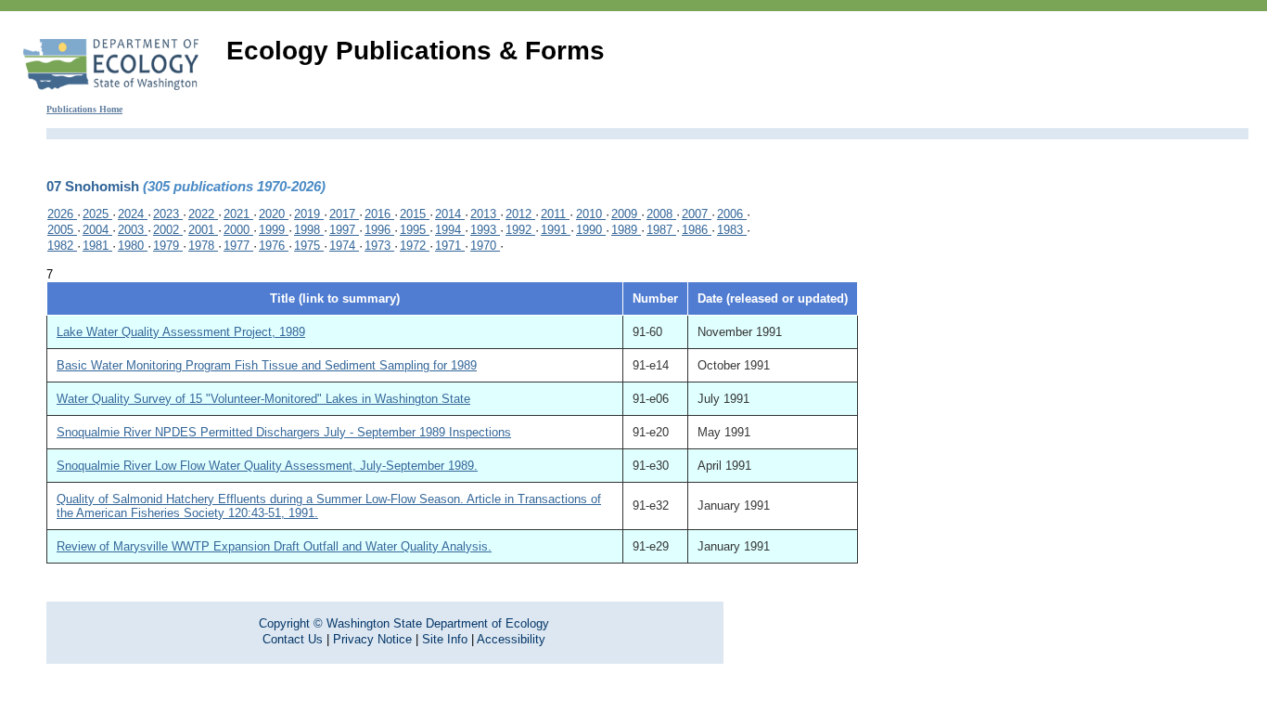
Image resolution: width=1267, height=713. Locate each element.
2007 (696, 214)
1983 (732, 230)
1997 (344, 230)
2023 (168, 214)
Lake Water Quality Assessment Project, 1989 (181, 332)
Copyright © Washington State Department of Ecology (404, 623)
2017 (344, 214)
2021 (238, 214)
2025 (97, 214)
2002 (168, 230)
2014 (450, 214)
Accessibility (511, 639)
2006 (732, 214)
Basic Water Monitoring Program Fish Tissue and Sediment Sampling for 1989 (267, 365)
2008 (661, 214)
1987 (661, 230)
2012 (520, 214)
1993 (485, 230)
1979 (168, 246)
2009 (626, 214)
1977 (238, 246)
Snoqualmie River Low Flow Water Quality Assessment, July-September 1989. (267, 466)
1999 (273, 230)
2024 (132, 214)
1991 (555, 230)
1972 (414, 246)
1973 (379, 246)
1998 (309, 230)
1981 (97, 246)
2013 (485, 214)
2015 (414, 214)
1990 (591, 230)
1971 (450, 246)
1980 (132, 246)
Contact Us (292, 639)
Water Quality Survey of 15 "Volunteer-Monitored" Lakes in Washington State (263, 399)
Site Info (444, 639)
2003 (132, 230)
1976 (273, 246)
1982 (62, 246)
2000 (238, 230)
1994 (450, 230)
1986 (696, 230)
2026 (62, 214)
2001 (203, 230)
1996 (379, 230)
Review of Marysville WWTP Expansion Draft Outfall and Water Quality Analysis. (274, 546)
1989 (626, 230)
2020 (273, 214)
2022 (203, 214)
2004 (97, 230)
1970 (485, 246)
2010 (591, 214)
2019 (309, 214)
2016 (379, 214)
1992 (520, 230)
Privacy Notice (372, 639)
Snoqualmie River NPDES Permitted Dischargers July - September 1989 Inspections (284, 432)
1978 (203, 246)
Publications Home (84, 109)
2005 (62, 230)
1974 (344, 246)
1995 (414, 230)
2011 (555, 214)
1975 (309, 246)
